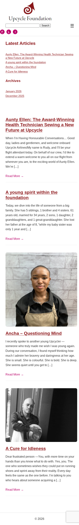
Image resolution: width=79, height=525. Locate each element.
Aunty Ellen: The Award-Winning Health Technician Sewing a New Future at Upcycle (39, 56)
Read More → (15, 176)
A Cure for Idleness (17, 71)
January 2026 (13, 91)
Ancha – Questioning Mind (21, 66)
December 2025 (15, 95)
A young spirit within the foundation (26, 62)
